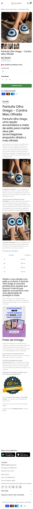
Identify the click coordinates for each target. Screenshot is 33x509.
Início (2, 9)
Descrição (5, 101)
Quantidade (5, 76)
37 (3, 71)
